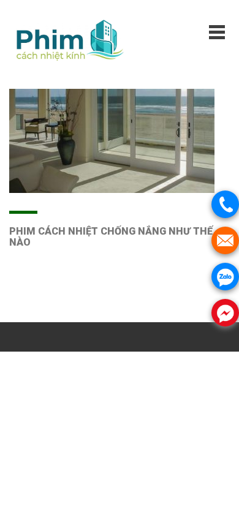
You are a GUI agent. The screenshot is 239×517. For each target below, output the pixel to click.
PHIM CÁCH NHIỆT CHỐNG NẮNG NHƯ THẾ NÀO (111, 236)
